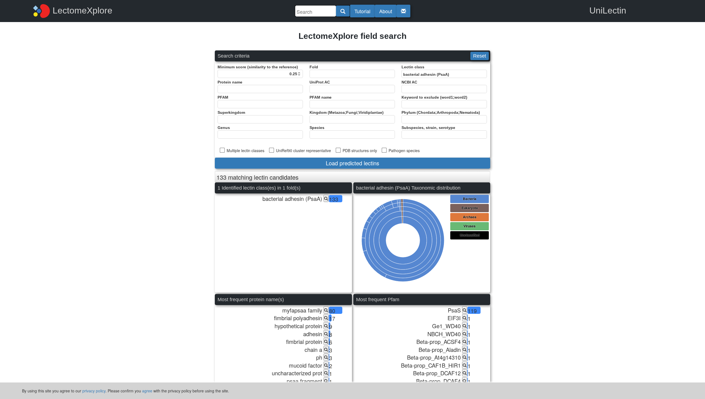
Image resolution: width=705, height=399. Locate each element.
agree (147, 390)
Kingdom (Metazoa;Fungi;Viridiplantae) (347, 112)
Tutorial (362, 11)
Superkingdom (231, 112)
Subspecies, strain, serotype (428, 127)
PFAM (223, 97)
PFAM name (321, 97)
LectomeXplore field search (352, 36)
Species (317, 127)
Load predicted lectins (352, 163)
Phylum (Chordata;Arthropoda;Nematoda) (441, 112)
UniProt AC (320, 82)
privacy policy (93, 390)
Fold (314, 67)
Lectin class (413, 67)
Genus (224, 127)
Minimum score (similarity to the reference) (258, 67)
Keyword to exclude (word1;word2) (434, 97)
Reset (479, 56)
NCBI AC (409, 82)
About (385, 11)
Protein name (230, 82)
